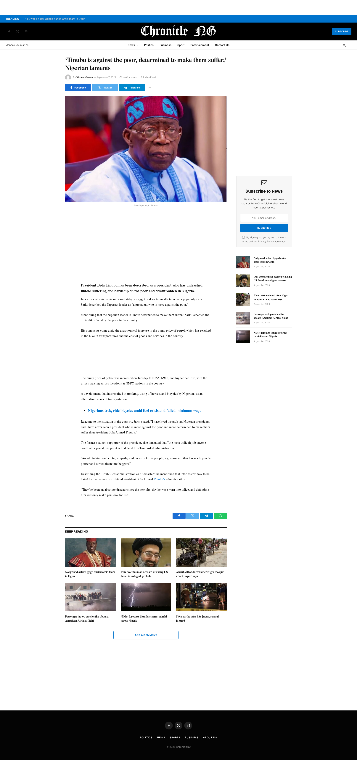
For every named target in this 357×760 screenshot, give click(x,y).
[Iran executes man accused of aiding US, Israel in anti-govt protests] (146, 552)
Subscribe (341, 31)
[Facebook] (51, 218)
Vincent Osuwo (84, 77)
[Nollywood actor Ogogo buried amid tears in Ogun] (90, 552)
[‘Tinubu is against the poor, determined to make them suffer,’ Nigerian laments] (146, 149)
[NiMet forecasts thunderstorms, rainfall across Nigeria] (146, 597)
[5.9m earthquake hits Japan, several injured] (201, 597)
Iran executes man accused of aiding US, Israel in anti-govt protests (144, 574)
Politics (149, 45)
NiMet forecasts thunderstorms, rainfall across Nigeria (144, 618)
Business (165, 45)
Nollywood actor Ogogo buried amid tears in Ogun (55, 18)
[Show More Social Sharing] (149, 87)
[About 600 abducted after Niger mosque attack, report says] (201, 552)
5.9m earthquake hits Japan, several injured (197, 618)
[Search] (344, 45)
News (131, 45)
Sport (180, 45)
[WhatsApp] (51, 235)
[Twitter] (51, 226)
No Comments (130, 77)
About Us (210, 737)
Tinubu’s (159, 479)
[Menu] (349, 45)
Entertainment (199, 45)
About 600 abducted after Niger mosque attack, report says (200, 574)
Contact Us (222, 45)
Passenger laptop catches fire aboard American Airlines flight (87, 618)
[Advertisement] (146, 245)
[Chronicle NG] (178, 31)
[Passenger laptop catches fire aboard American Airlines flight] (90, 597)
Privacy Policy (266, 241)
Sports (175, 737)
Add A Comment (146, 635)
